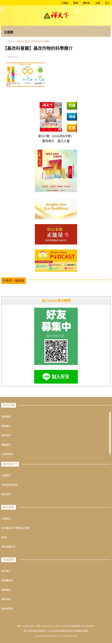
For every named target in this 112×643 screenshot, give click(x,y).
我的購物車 (7, 580)
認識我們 (6, 475)
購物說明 (6, 599)
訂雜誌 (64, 3)
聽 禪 (4, 537)
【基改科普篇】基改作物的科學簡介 (38, 48)
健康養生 (6, 426)
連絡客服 (6, 590)
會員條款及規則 (9, 485)
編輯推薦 (6, 445)
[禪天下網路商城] (72, 116)
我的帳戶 (6, 571)
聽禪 (75, 3)
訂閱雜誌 (6, 518)
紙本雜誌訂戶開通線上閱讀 (15, 528)
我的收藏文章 (8, 547)
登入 (107, 3)
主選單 (8, 32)
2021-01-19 (12, 57)
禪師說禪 (6, 435)
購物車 (86, 3)
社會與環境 (7, 454)
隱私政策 (6, 494)
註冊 (97, 3)
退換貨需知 (7, 608)
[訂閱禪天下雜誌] (72, 127)
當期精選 (6, 416)
